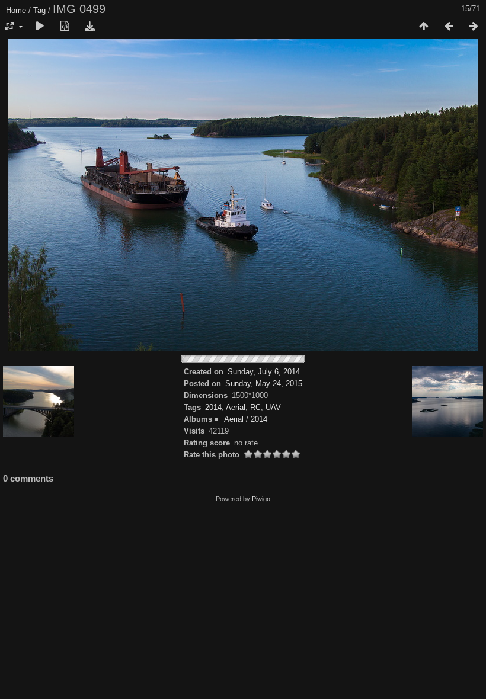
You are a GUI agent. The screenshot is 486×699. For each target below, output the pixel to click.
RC (255, 407)
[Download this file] (89, 27)
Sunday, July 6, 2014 (264, 371)
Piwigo (261, 498)
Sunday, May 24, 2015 (263, 383)
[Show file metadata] (64, 27)
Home (16, 10)
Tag (39, 10)
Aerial (235, 407)
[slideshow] (39, 27)
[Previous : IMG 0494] (448, 27)
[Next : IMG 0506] (473, 27)
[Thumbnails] (423, 27)
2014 (213, 407)
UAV (273, 407)
